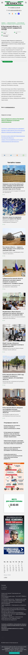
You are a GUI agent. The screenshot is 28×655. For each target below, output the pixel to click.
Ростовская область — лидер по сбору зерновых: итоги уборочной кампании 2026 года (13, 248)
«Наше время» (4, 45)
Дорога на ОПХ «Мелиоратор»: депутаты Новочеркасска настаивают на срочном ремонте (13, 449)
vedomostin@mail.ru (15, 10)
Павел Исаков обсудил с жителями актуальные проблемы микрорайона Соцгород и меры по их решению (14, 442)
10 (4, 567)
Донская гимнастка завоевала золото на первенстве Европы (12, 218)
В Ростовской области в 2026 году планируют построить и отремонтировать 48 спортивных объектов (13, 377)
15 (18, 567)
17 (4, 569)
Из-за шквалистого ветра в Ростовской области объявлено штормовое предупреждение (12, 120)
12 (10, 567)
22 (19, 569)
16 (21, 567)
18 (7, 569)
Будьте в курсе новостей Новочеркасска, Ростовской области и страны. (13, 137)
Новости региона (7, 61)
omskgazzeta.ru (10, 107)
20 (13, 569)
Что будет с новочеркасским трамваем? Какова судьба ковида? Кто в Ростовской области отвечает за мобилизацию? (13, 130)
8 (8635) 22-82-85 (15, 7)
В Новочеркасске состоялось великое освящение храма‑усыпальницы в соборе (12, 427)
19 (10, 569)
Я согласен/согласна (14, 653)
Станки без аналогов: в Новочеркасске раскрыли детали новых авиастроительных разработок (13, 456)
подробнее (7, 648)
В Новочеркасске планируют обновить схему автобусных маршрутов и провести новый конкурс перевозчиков (12, 434)
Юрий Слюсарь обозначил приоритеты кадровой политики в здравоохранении (13, 344)
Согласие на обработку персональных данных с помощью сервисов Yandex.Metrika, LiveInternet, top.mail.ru (13, 625)
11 (7, 567)
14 (16, 567)
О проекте (4, 587)
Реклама (3, 585)
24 (4, 570)
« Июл (5, 577)
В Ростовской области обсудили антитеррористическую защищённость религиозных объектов (13, 410)
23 (22, 569)
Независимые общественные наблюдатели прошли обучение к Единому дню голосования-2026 (13, 313)
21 (16, 569)
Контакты (3, 589)
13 (13, 567)
